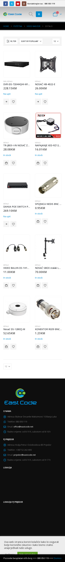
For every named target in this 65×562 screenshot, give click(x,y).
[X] (12, 3)
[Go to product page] (16, 64)
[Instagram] (24, 3)
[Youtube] (18, 3)
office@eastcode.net (23, 426)
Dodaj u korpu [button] (6, 163)
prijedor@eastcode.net (25, 454)
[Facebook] (5, 3)
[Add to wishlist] (13, 102)
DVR (4, 81)
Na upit (6, 102)
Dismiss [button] (58, 558)
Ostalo (9, 81)
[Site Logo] (12, 14)
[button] (31, 14)
